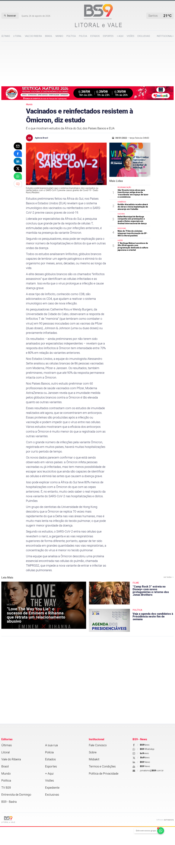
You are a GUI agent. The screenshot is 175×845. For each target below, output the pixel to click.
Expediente (52, 787)
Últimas (5, 36)
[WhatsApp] (18, 176)
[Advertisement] (87, 62)
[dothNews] (169, 820)
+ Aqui (120, 36)
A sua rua (51, 745)
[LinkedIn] (18, 161)
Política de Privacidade (103, 773)
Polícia (83, 36)
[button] (165, 36)
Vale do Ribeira (33, 36)
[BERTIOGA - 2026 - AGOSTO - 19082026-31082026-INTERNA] (87, 93)
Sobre (93, 752)
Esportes (108, 36)
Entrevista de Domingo (16, 794)
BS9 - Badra (9, 801)
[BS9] (8, 819)
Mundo (59, 36)
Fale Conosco (98, 745)
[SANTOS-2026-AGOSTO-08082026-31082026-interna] (129, 159)
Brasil (48, 36)
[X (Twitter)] (18, 168)
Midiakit (94, 759)
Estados (95, 36)
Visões (130, 36)
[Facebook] (18, 153)
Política (71, 36)
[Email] (18, 146)
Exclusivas (144, 36)
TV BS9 (6, 787)
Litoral (17, 36)
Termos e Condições (102, 766)
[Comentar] (18, 183)
